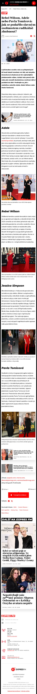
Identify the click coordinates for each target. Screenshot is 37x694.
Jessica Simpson (22, 507)
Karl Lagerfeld (5, 510)
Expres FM (10, 650)
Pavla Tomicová (23, 510)
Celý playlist (14, 4)
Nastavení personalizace (14, 691)
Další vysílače (12, 636)
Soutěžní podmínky (18, 674)
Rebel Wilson (5, 513)
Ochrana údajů (18, 676)
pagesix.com (11, 478)
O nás (18, 679)
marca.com (21, 478)
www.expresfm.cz (13, 657)
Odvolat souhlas (25, 691)
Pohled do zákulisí (11, 619)
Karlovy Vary (14, 510)
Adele (15, 507)
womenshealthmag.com (26, 480)
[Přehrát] (33, 3)
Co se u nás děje (10, 622)
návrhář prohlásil (7, 141)
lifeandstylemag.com (9, 480)
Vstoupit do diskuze (19, 495)
